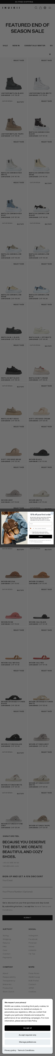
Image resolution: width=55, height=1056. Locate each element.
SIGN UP (40, 536)
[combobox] (31, 528)
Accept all (27, 1028)
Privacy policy (10, 1050)
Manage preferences (27, 1042)
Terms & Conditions (26, 1050)
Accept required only (27, 1035)
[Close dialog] (52, 513)
